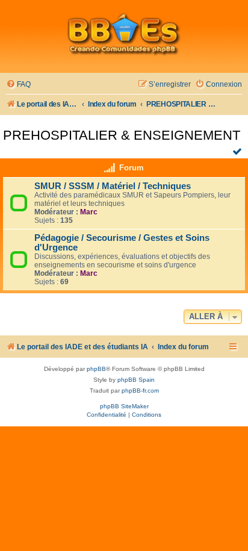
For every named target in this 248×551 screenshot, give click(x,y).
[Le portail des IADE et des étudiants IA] (124, 33)
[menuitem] (18, 84)
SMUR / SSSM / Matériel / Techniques (112, 186)
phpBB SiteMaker (124, 406)
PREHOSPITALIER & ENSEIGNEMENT (121, 135)
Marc (89, 212)
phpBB (96, 369)
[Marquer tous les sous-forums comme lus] (238, 151)
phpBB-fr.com (140, 390)
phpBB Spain (136, 379)
